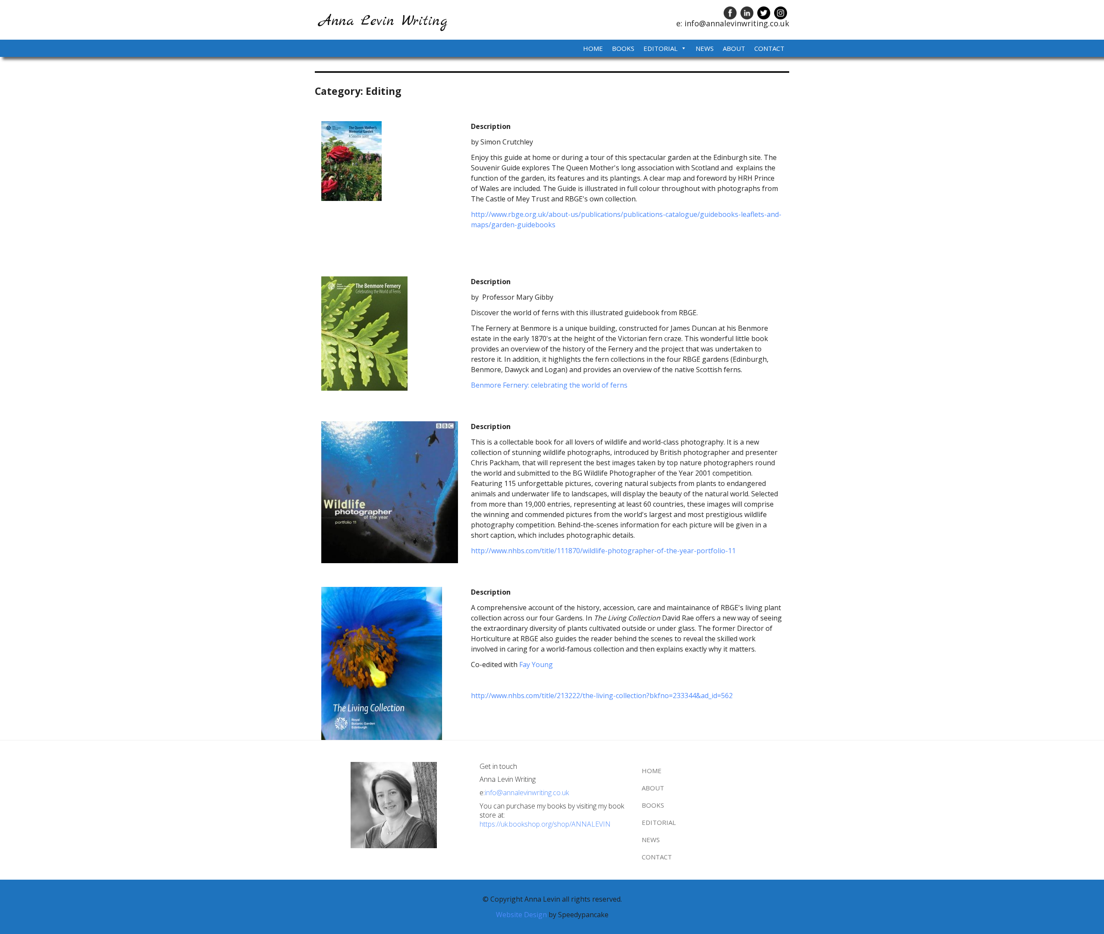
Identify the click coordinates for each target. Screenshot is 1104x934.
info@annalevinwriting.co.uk (527, 792)
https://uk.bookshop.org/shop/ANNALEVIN (545, 824)
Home (593, 48)
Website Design (522, 914)
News (705, 48)
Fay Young (536, 664)
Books (623, 48)
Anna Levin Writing (383, 21)
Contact (769, 48)
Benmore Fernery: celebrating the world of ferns (549, 385)
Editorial (660, 48)
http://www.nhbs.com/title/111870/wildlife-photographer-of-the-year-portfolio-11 (603, 550)
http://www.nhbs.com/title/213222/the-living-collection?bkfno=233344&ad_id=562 (602, 695)
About (734, 48)
